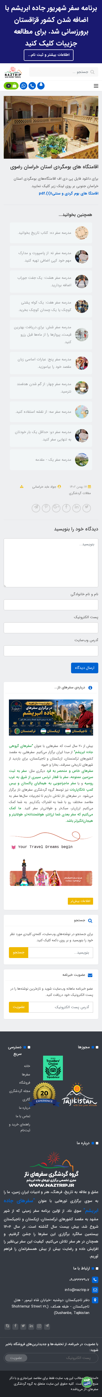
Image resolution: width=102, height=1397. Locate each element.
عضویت (19, 1007)
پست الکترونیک (86, 617)
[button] (41, 85)
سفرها (26, 1074)
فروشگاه (24, 1082)
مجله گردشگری (19, 1091)
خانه (27, 1066)
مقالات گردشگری (80, 493)
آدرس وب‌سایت (86, 640)
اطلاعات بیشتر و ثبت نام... (48, 55)
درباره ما (24, 1108)
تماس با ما (23, 1116)
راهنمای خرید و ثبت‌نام (19, 1127)
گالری (26, 1099)
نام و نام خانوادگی (84, 594)
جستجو (18, 952)
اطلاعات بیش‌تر (80, 901)
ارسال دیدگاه (84, 668)
